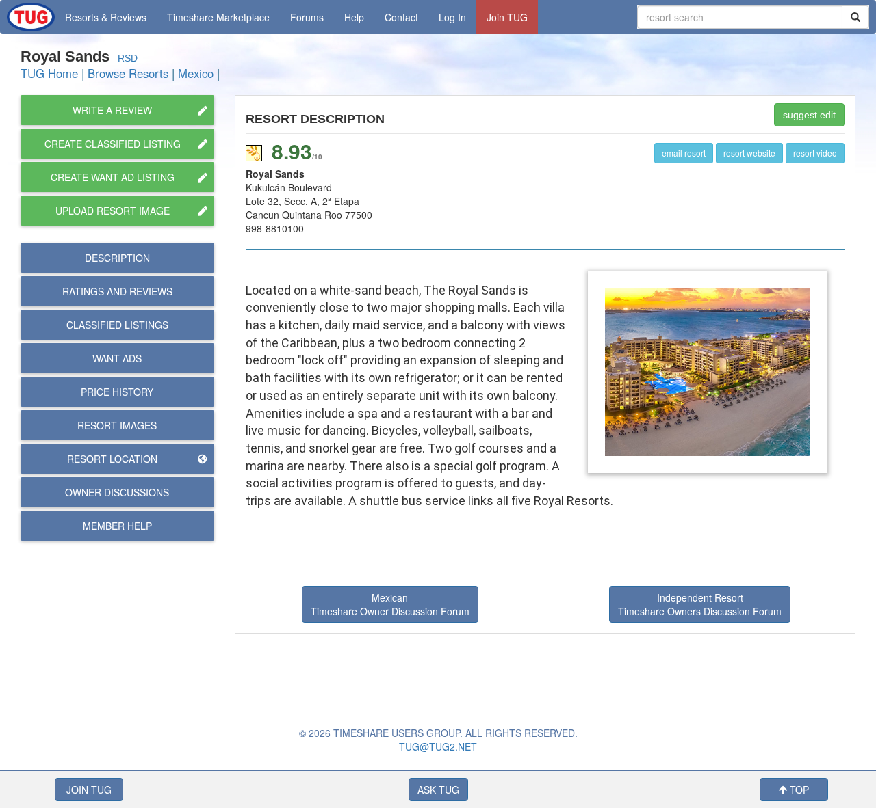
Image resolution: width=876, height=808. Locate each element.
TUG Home (49, 73)
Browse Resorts (128, 73)
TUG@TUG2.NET (438, 746)
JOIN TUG (89, 789)
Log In (452, 17)
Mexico (196, 73)
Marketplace (218, 17)
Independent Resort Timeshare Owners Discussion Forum (700, 604)
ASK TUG (438, 789)
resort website (749, 153)
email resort (684, 153)
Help (354, 17)
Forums (307, 17)
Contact (401, 17)
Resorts (105, 17)
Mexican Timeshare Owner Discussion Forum (390, 604)
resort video (815, 153)
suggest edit (809, 114)
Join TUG (507, 17)
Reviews (117, 291)
